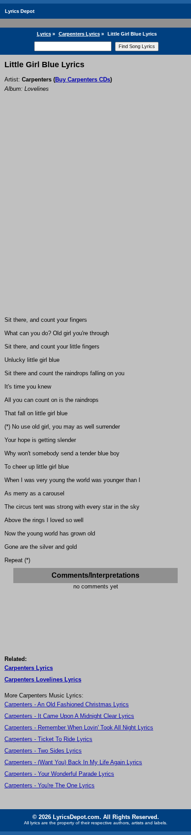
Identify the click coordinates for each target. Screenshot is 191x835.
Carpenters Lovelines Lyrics (42, 679)
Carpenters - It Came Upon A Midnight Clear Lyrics (69, 716)
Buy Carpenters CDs (82, 79)
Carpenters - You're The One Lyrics (49, 785)
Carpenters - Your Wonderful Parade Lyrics (59, 773)
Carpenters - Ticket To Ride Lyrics (48, 739)
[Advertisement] (95, 216)
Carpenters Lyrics (79, 33)
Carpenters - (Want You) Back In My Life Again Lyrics (73, 762)
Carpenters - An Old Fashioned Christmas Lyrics (66, 704)
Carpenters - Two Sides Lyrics (43, 750)
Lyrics (44, 33)
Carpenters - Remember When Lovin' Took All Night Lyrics (78, 727)
